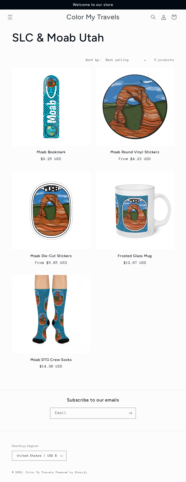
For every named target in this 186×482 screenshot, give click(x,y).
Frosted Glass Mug (135, 256)
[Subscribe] (130, 413)
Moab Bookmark (51, 152)
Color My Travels (40, 472)
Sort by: (93, 60)
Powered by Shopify (71, 472)
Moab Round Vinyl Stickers (134, 152)
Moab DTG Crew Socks (51, 360)
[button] (10, 17)
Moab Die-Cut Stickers (51, 256)
